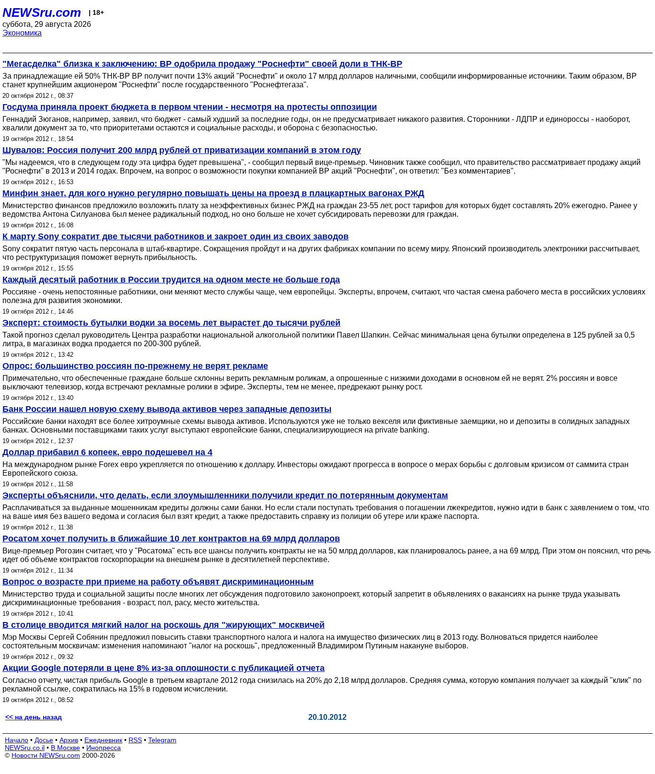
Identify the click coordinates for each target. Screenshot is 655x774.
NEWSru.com (41, 12)
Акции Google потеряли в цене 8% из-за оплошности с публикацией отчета (163, 668)
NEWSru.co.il (25, 747)
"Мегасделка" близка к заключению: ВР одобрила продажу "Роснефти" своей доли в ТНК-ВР (202, 64)
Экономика (22, 33)
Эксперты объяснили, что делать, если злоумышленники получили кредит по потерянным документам (225, 495)
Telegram (162, 740)
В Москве (65, 747)
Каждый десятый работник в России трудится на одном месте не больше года (171, 279)
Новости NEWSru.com (46, 755)
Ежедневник (103, 740)
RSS (135, 740)
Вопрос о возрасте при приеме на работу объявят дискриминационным (158, 581)
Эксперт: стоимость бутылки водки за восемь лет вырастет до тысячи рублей (171, 323)
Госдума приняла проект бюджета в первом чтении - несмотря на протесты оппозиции (189, 107)
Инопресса (103, 747)
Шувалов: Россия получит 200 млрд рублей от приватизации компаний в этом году (181, 150)
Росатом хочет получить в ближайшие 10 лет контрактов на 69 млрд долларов (171, 538)
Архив (68, 740)
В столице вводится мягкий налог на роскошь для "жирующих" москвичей (163, 625)
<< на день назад (33, 717)
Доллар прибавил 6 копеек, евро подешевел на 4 (107, 452)
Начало (16, 740)
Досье (44, 740)
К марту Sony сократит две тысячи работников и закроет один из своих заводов (175, 236)
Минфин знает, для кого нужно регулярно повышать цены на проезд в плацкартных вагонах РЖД (213, 193)
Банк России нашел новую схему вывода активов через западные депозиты (166, 409)
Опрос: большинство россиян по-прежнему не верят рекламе (135, 366)
